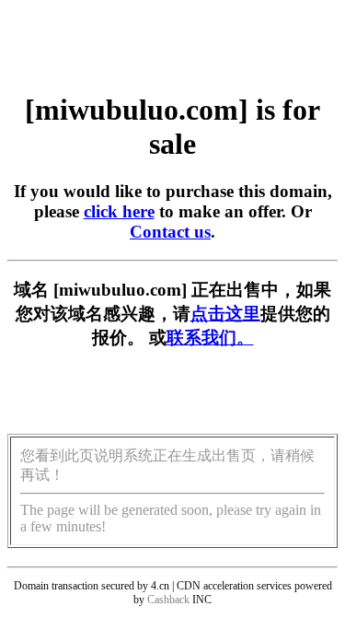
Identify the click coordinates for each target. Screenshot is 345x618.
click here (119, 211)
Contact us (170, 231)
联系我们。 (210, 337)
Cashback (168, 599)
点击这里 (225, 313)
